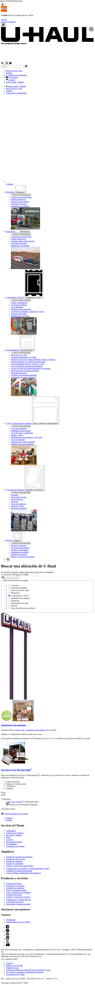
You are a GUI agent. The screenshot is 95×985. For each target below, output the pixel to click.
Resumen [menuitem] (14, 495)
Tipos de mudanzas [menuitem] (18, 504)
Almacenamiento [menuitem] (13, 350)
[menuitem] (52, 237)
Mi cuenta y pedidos (14, 835)
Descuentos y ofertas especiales (18, 904)
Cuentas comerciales (14, 883)
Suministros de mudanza (20, 598)
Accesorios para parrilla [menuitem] (20, 548)
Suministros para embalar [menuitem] (21, 431)
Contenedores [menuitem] (15, 297)
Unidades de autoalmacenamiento (19, 871)
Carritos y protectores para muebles (19, 866)
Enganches (14, 601)
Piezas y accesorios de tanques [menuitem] (23, 557)
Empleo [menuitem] (9, 73)
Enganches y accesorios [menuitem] (20, 206)
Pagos (8, 837)
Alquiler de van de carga (15, 859)
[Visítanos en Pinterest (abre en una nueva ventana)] (7, 935)
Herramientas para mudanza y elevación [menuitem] (26, 437)
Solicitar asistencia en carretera (16, 814)
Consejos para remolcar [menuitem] (20, 202)
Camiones (14, 585)
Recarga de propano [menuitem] (19, 545)
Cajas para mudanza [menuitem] (19, 428)
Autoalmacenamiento (18, 588)
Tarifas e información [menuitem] (19, 303)
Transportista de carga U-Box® (18, 922)
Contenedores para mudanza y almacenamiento (28, 868)
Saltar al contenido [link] (8, 22)
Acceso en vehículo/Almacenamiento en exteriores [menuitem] (30, 368)
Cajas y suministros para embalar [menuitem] (19, 423)
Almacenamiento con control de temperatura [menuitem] (28, 362)
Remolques (20, 192)
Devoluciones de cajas (19, 603)
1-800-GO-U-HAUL (15, 802)
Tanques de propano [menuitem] (19, 554)
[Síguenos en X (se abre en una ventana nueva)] (7, 942)
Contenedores (33, 297)
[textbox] (26, 574)
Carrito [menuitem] (11, 80)
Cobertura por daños (14, 895)
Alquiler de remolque (14, 861)
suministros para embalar (36, 730)
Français (9, 818)
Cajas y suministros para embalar (45, 423)
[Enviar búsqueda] (26, 66)
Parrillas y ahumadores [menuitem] (20, 550)
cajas (18, 730)
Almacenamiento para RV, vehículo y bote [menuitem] (27, 364)
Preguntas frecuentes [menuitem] (19, 204)
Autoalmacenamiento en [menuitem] (23, 357)
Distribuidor (10, 920)
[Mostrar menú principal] (3, 25)
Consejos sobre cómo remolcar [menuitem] (23, 241)
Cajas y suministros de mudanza (18, 892)
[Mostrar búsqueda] (7, 63)
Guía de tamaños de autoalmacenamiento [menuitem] (27, 366)
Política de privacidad (14, 965)
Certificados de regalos (15, 902)
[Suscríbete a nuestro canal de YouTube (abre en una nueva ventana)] (8, 945)
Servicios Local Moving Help (16, 770)
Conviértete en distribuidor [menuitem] (16, 75)
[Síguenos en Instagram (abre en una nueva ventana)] (7, 931)
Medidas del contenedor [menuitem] (20, 316)
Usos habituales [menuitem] (17, 307)
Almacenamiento (27, 350)
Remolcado (10, 232)
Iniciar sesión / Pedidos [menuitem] (15, 82)
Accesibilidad (11, 844)
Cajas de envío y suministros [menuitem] (22, 433)
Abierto (4, 19)
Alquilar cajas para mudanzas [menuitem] (22, 444)
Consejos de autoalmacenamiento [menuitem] (24, 375)
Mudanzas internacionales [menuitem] (21, 309)
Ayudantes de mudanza (34, 490)
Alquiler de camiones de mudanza (19, 857)
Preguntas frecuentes (14, 842)
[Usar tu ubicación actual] (14, 574)
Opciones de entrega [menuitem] (19, 305)
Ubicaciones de (15, 974)
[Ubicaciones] (10, 63)
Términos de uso (12, 968)
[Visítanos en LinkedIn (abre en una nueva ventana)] (7, 939)
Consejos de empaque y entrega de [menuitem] (27, 311)
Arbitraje (9, 963)
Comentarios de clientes (15, 846)
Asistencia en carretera (15, 833)
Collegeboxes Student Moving (18, 900)
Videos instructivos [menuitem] (18, 199)
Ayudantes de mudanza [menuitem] (15, 490)
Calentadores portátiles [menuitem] (20, 552)
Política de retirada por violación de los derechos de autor (28, 970)
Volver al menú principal (21, 195)
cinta (22, 730)
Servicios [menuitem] (14, 502)
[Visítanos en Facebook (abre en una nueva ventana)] (7, 928)
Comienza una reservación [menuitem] (21, 197)
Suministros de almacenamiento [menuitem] (23, 377)
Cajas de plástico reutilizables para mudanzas (23, 873)
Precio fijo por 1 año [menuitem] (14, 71)
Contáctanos (11, 831)
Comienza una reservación (21, 237)
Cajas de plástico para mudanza (22, 608)
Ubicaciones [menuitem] (13, 77)
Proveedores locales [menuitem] (18, 497)
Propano (17, 540)
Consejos (9, 840)
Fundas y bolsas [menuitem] (17, 435)
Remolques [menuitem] (10, 192)
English (9, 820)
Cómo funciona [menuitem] (17, 499)
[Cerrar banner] (2, 4)
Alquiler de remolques (14, 863)
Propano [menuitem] (9, 540)
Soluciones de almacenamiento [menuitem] (23, 442)
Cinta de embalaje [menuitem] (18, 440)
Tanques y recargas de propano (18, 897)
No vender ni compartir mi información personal (25, 972)
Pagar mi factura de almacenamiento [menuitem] (25, 371)
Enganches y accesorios (15, 886)
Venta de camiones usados (16, 890)
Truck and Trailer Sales (19, 590)
